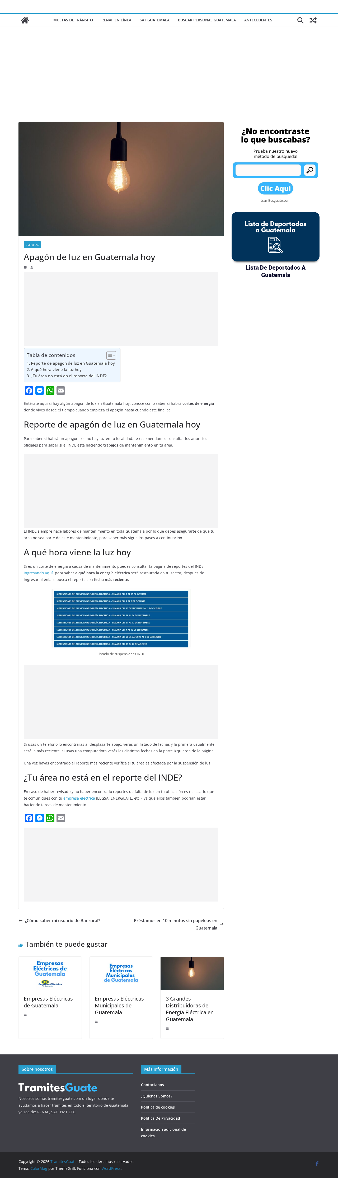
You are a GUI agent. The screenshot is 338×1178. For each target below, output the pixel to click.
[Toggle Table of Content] (108, 355)
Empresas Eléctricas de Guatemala (48, 1002)
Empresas (32, 245)
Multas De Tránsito (73, 19)
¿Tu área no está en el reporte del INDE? (69, 375)
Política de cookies (158, 1107)
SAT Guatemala (155, 19)
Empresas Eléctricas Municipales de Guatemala (119, 1005)
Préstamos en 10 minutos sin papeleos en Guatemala (175, 924)
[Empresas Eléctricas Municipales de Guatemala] (121, 960)
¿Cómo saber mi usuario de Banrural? (62, 920)
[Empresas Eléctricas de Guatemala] (50, 960)
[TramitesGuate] (24, 20)
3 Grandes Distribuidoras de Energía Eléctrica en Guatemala (190, 1009)
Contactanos (152, 1084)
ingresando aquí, (39, 572)
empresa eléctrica (79, 798)
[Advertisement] (169, 82)
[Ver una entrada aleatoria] (313, 20)
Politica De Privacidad (160, 1118)
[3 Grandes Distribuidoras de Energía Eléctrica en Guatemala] (192, 960)
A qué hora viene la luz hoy (56, 369)
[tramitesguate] (58, 1082)
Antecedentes (258, 19)
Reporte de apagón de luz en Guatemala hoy (73, 363)
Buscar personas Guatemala (207, 19)
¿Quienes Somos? (156, 1096)
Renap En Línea (116, 19)
